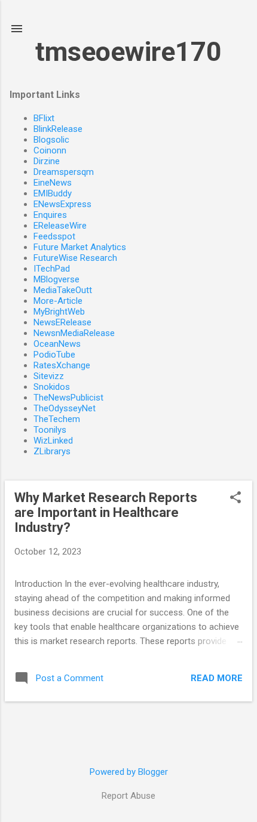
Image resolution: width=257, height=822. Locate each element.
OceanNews (57, 343)
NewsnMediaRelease (74, 333)
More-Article (57, 300)
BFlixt (43, 118)
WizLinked (53, 440)
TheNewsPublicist (68, 397)
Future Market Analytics (79, 247)
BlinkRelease (57, 129)
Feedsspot (54, 236)
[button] (235, 498)
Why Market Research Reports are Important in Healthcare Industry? (105, 512)
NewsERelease (62, 322)
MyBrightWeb (59, 311)
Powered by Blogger (129, 771)
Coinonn (49, 150)
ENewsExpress (62, 204)
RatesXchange (61, 365)
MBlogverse (56, 279)
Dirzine (46, 161)
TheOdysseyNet (64, 408)
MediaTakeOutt (62, 290)
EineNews (52, 182)
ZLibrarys (52, 451)
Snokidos (51, 386)
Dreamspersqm (63, 172)
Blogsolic (51, 139)
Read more (217, 678)
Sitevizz (48, 376)
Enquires (50, 215)
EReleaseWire (60, 225)
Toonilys (49, 429)
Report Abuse (128, 795)
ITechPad (51, 268)
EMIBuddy (52, 193)
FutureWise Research (75, 258)
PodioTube (54, 354)
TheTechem (56, 419)
